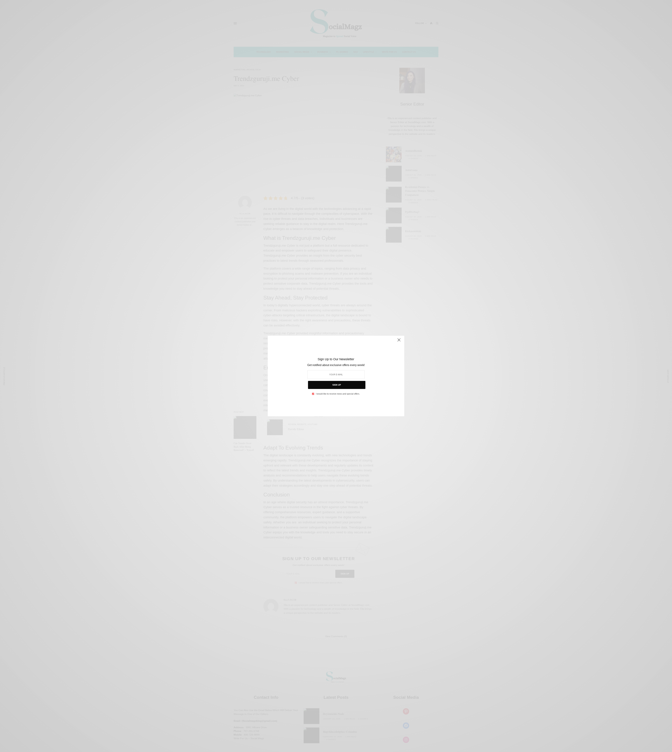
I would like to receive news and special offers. (338, 394)
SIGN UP (336, 385)
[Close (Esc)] (399, 341)
